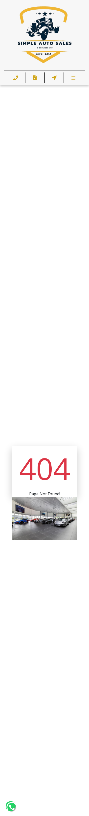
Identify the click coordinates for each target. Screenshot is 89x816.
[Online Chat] (73, 798)
